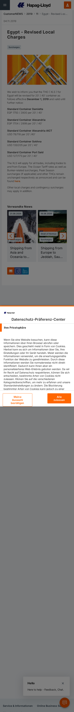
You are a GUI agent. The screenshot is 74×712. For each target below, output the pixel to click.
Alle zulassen (59, 398)
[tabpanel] (37, 371)
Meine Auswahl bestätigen (17, 399)
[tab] (37, 328)
